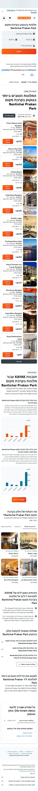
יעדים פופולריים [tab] (10, 720)
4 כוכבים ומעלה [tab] (29, 526)
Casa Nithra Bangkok (13, 313)
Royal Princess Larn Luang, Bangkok (14, 265)
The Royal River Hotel (13, 241)
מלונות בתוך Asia (12, 751)
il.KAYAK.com (29, 751)
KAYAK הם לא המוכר (27, 777)
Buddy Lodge (16, 218)
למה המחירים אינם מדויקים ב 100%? (22, 785)
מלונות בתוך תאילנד (26, 753)
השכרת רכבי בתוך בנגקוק (24, 736)
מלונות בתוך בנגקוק (14, 753)
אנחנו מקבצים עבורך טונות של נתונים (22, 781)
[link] (19, 499)
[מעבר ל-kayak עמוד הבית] (24, 18)
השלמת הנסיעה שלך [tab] (26, 720)
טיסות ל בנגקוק (27, 733)
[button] (2, 11)
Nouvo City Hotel (15, 149)
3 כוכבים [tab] (18, 526)
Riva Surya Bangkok (14, 290)
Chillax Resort (16, 172)
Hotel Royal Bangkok (13, 195)
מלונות (21, 751)
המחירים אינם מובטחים (26, 771)
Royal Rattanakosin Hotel (14, 337)
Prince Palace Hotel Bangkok (14, 124)
